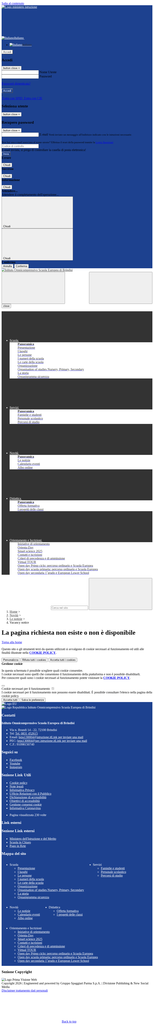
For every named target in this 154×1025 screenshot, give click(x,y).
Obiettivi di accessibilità (25, 801)
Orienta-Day (25, 935)
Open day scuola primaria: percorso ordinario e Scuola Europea (58, 957)
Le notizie (16, 619)
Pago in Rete (18, 846)
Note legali (16, 786)
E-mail (44, 134)
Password (46, 76)
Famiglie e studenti (113, 868)
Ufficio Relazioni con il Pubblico (30, 793)
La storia (23, 893)
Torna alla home (12, 642)
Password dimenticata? (16, 83)
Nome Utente (48, 72)
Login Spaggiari (104, 142)
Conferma (21, 266)
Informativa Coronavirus (25, 808)
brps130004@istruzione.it (51, 737)
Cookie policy (18, 782)
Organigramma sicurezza (33, 897)
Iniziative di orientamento (34, 932)
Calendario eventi (29, 914)
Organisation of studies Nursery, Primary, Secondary (51, 890)
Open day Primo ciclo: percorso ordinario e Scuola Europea (55, 953)
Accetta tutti (63, 659)
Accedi (7, 51)
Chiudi (6, 165)
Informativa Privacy (22, 790)
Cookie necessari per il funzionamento (26, 688)
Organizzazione (27, 886)
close (6, 305)
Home (13, 611)
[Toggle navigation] (33, 288)
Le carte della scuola (31, 882)
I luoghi (22, 872)
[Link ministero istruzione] (19, 7)
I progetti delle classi (70, 914)
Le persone (25, 875)
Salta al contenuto (13, 3)
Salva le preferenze (32, 699)
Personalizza (10, 659)
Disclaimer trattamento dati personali (25, 990)
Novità (14, 615)
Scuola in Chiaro (20, 842)
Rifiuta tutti (34, 659)
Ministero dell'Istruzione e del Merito (33, 838)
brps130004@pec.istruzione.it (52, 740)
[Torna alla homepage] (77, 270)
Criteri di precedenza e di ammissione (41, 946)
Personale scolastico (113, 872)
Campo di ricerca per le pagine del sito (26, 607)
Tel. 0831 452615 (26, 733)
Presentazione (26, 868)
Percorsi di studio (112, 875)
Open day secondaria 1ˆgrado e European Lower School (53, 960)
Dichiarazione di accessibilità (28, 797)
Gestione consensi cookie (26, 804)
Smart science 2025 (30, 939)
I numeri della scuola (31, 879)
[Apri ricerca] (120, 288)
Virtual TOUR (27, 950)
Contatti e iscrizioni (30, 942)
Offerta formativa (68, 911)
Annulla (7, 266)
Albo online (25, 918)
